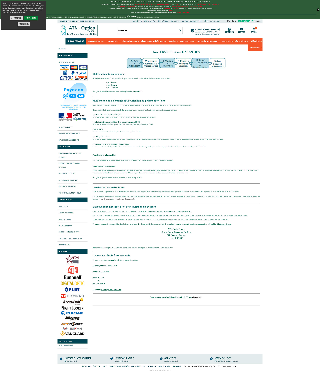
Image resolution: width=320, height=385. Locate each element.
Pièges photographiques (207, 41)
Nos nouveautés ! (96, 41)
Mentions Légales (91, 366)
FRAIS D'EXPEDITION (65, 219)
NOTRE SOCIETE (63, 206)
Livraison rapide (124, 358)
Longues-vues (186, 41)
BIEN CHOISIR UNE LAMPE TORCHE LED (70, 193)
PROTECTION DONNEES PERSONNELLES (70, 238)
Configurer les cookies (229, 366)
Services (177, 21)
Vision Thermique (129, 41)
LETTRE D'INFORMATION (66, 345)
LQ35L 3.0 (185, 6)
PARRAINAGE (62, 49)
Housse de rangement (127, 6)
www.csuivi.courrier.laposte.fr (123, 199)
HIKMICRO (167, 8)
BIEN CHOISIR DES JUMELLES (67, 174)
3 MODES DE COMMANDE (66, 213)
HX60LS (215, 4)
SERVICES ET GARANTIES (66, 127)
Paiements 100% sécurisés (145, 21)
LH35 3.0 (199, 6)
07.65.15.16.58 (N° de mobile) (207, 30)
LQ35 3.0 (192, 6)
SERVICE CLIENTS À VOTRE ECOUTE (69, 140)
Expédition (164, 21)
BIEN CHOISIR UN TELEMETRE (67, 186)
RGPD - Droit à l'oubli (159, 366)
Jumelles (172, 41)
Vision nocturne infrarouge (153, 41)
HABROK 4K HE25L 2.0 (164, 4)
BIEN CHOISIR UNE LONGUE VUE (68, 180)
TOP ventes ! (113, 41)
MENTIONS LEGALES (64, 245)
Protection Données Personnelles (127, 366)
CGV (105, 366)
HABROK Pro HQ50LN (204, 4)
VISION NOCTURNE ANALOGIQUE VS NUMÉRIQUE (69, 165)
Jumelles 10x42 (120, 8)
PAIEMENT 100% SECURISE (66, 62)
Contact (241, 32)
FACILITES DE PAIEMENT (65, 225)
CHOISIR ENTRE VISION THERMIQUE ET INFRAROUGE (70, 155)
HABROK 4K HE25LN (149, 4)
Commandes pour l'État (193, 21)
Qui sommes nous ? (214, 21)
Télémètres (255, 41)
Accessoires (255, 47)
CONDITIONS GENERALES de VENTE (69, 232)
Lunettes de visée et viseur (234, 41)
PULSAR (175, 8)
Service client (222, 358)
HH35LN (177, 4)
